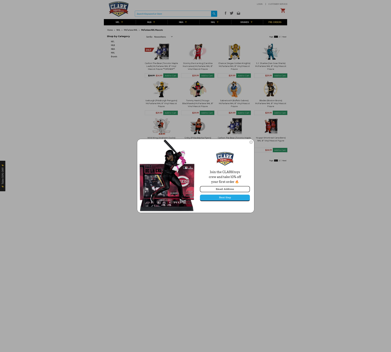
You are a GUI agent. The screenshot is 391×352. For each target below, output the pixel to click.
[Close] (251, 142)
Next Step (225, 197)
